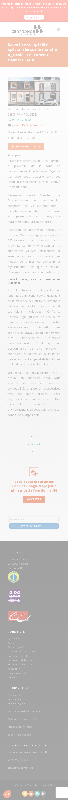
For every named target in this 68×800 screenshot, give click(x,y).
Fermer (17, 424)
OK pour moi (51, 424)
